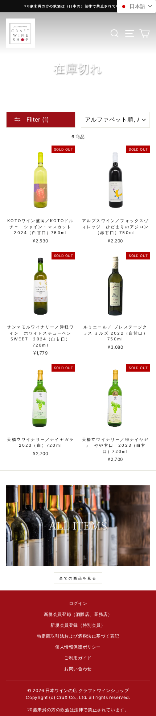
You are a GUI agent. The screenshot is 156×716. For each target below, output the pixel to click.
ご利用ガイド (78, 657)
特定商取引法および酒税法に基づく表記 (78, 636)
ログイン (78, 603)
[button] (136, 6)
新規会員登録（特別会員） (77, 625)
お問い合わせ (78, 668)
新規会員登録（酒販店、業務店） (78, 614)
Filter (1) (37, 119)
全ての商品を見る (78, 578)
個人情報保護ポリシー (78, 647)
